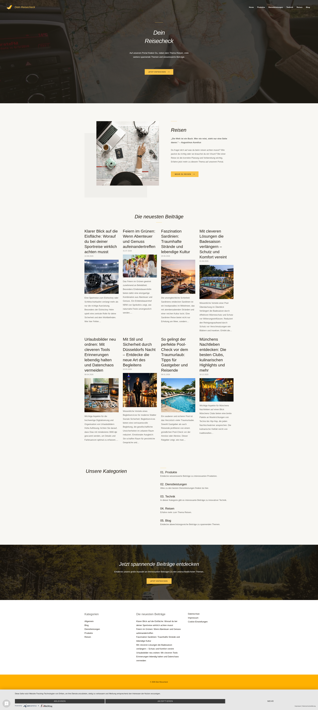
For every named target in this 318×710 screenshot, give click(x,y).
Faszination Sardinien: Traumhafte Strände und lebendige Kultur (175, 241)
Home (251, 7)
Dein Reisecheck (25, 7)
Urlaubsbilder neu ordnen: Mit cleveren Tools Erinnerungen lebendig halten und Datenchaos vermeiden (100, 355)
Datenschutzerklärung (309, 706)
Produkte (261, 7)
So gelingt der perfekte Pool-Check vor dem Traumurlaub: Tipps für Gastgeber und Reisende (174, 355)
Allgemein (89, 621)
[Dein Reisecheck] (9, 7)
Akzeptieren (165, 701)
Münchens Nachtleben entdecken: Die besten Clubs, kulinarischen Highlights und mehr (212, 355)
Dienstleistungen (275, 7)
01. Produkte (168, 472)
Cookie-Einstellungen (198, 622)
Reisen (299, 7)
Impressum (193, 618)
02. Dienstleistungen (173, 484)
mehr (270, 701)
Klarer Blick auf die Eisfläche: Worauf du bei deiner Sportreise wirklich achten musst (101, 241)
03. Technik (167, 496)
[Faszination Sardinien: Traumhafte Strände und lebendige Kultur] (178, 292)
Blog (308, 7)
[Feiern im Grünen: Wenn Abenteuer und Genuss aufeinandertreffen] (140, 275)
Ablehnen (60, 701)
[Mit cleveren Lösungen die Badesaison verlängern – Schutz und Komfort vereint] (216, 297)
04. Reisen (167, 508)
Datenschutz (194, 614)
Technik (289, 7)
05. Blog (165, 520)
